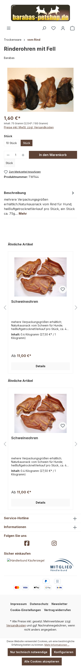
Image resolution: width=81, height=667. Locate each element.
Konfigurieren (63, 652)
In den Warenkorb (53, 155)
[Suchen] (44, 28)
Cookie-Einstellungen (25, 610)
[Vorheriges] (5, 307)
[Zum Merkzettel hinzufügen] (63, 289)
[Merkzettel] (53, 28)
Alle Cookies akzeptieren (41, 661)
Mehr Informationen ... (56, 644)
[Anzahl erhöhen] (23, 155)
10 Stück (11, 143)
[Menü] (8, 28)
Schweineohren (24, 301)
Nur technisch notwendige (28, 652)
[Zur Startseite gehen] (40, 13)
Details (40, 366)
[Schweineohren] (40, 277)
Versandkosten (16, 625)
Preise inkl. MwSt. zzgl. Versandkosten (29, 127)
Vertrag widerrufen (57, 610)
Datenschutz (39, 604)
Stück (26, 143)
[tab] (39, 203)
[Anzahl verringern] (8, 155)
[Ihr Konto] (63, 28)
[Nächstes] (76, 307)
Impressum (18, 604)
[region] (40, 90)
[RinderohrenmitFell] (40, 90)
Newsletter (59, 604)
